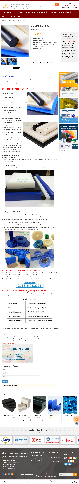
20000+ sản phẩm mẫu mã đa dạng (68, 51)
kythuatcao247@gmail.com (70, 7)
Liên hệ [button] (19, 16)
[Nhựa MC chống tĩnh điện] (70, 405)
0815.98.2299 (11, 460)
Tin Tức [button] (13, 16)
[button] (36, 455)
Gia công (26, 8)
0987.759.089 (69, 5)
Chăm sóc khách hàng (67, 36)
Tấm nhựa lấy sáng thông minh (48, 6)
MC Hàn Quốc (49, 62)
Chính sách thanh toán (68, 47)
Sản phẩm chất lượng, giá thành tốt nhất (69, 57)
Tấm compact (18, 8)
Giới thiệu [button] (20, 12)
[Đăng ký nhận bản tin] (75, 474)
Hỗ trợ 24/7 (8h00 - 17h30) (67, 39)
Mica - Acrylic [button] (41, 12)
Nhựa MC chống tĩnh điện (69, 416)
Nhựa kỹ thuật (22, 6)
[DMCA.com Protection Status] (68, 464)
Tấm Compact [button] (52, 12)
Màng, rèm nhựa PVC (36, 6)
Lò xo (22, 8)
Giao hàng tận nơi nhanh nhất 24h (69, 54)
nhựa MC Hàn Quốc (41, 62)
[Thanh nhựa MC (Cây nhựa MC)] (39, 405)
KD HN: (68, 43)
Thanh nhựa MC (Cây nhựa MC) (39, 416)
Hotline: (69, 41)
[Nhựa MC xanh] (24, 405)
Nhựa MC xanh (22, 415)
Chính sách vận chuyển (69, 45)
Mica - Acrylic (29, 6)
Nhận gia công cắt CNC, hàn (69, 60)
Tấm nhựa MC (52, 415)
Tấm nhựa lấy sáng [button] (63, 12)
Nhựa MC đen (7, 415)
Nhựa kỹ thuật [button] (29, 12)
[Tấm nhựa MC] (54, 405)
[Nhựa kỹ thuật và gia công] (5, 5)
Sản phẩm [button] (4, 16)
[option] (9, 409)
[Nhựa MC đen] (9, 405)
